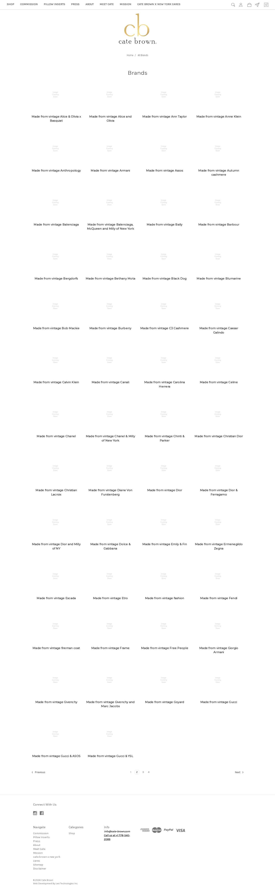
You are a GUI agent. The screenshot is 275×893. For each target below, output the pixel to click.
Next (238, 772)
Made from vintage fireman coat (56, 648)
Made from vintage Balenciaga (56, 224)
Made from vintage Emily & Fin (164, 544)
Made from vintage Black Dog (165, 278)
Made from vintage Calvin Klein (56, 382)
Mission (125, 4)
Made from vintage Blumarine (219, 278)
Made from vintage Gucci (218, 702)
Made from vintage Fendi (218, 598)
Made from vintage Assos (164, 170)
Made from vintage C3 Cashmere (164, 328)
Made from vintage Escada (56, 598)
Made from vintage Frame (110, 648)
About (89, 4)
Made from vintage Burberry (110, 328)
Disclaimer (39, 868)
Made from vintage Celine (219, 382)
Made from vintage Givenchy (56, 702)
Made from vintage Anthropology (56, 170)
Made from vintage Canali (110, 382)
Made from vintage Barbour (218, 224)
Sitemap (38, 864)
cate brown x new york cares (158, 4)
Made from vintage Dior (164, 490)
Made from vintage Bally (165, 224)
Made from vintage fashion (164, 598)
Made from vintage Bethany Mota (110, 278)
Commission (29, 4)
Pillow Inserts (54, 4)
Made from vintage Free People (164, 648)
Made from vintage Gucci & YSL (110, 756)
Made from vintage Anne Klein (218, 116)
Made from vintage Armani (110, 170)
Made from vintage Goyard (164, 702)
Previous (39, 772)
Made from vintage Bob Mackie (56, 328)
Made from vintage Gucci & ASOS (56, 756)
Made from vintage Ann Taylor (164, 116)
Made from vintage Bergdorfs (56, 278)
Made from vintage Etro (110, 598)
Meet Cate (107, 4)
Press (75, 4)
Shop (10, 4)
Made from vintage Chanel (56, 436)
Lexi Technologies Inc (67, 883)
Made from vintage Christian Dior (219, 436)
